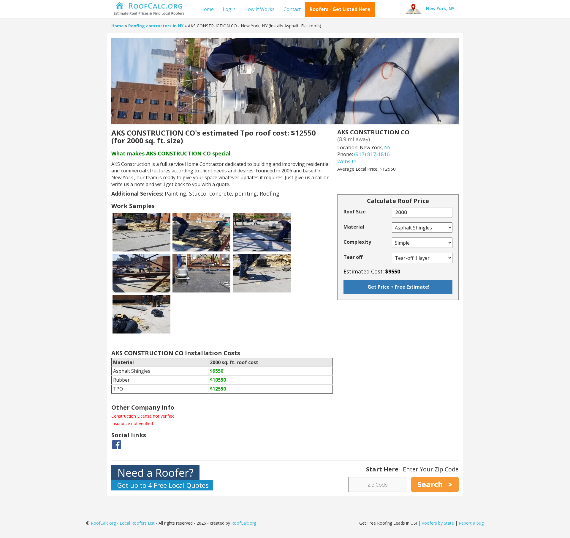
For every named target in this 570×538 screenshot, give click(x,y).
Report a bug (471, 523)
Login (229, 9)
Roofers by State (438, 523)
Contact (292, 9)
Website (346, 161)
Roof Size (354, 211)
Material (353, 227)
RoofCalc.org (243, 523)
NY (387, 147)
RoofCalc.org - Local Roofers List (123, 523)
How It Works (259, 9)
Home (207, 9)
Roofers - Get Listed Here (340, 9)
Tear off (352, 257)
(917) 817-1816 (372, 154)
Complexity (357, 242)
